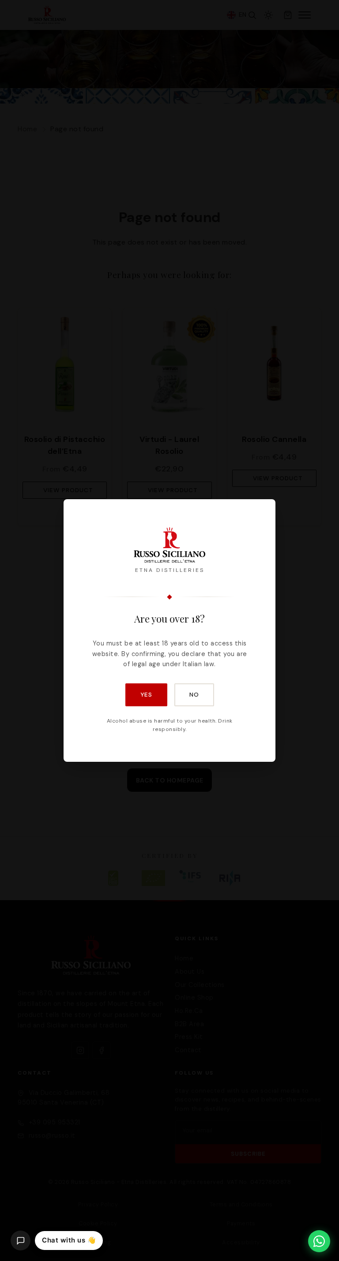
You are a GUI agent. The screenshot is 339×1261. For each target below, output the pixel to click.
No (194, 694)
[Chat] (20, 1240)
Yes (146, 694)
